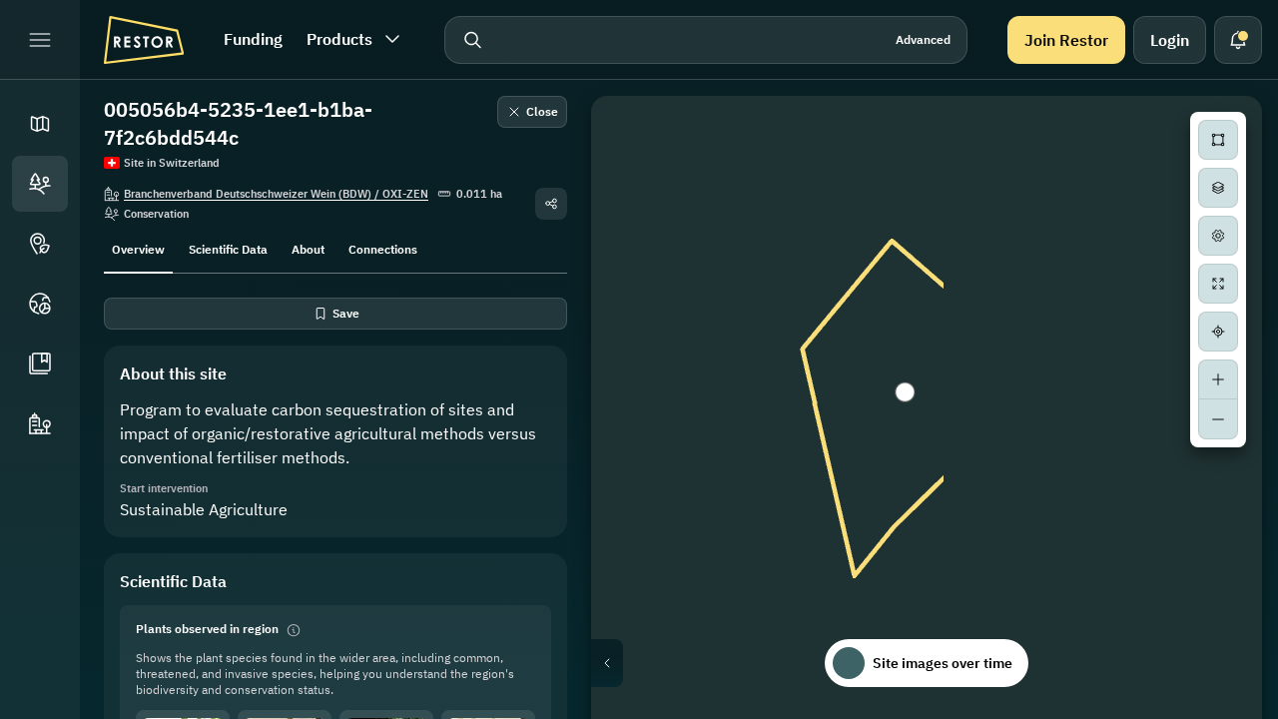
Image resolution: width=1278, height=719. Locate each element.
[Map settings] (1218, 236)
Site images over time (942, 663)
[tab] (138, 248)
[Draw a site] (1218, 140)
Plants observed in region (207, 628)
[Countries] (40, 304)
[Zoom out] (1218, 419)
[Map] (40, 124)
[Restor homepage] (144, 40)
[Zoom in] (1218, 379)
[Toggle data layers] (1218, 188)
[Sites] (40, 184)
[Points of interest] (40, 244)
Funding (253, 39)
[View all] (1218, 284)
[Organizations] (40, 423)
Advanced (923, 39)
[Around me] (1218, 332)
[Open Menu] (40, 40)
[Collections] (40, 363)
